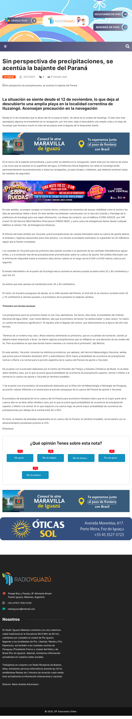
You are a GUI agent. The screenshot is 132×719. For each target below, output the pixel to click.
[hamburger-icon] (5, 46)
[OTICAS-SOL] (66, 528)
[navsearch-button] (128, 46)
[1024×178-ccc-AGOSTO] (66, 191)
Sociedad (9, 77)
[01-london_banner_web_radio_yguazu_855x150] (66, 143)
